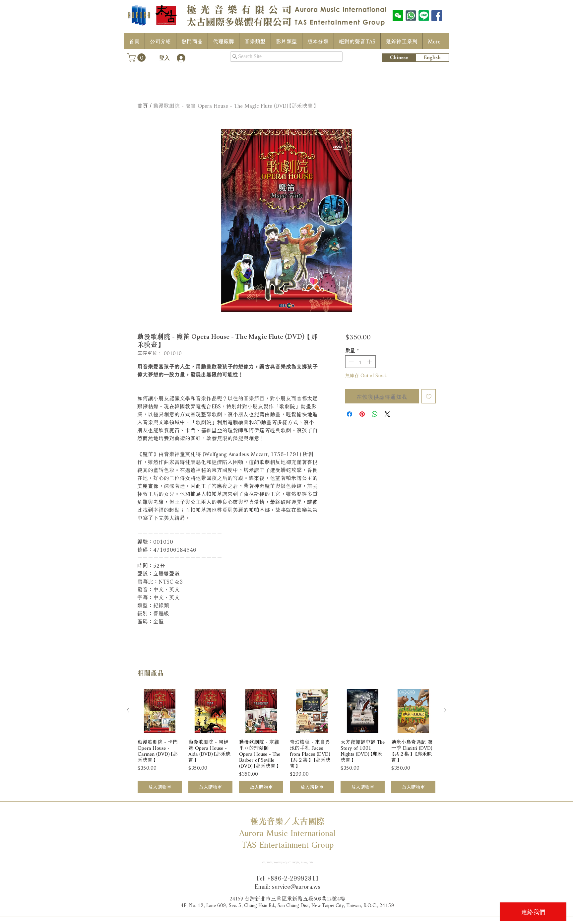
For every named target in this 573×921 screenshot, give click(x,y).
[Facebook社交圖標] (436, 15)
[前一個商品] (128, 710)
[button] (137, 57)
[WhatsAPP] (411, 15)
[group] (286, 741)
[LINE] (423, 15)
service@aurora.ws (296, 885)
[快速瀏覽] (160, 711)
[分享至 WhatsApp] (375, 414)
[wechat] (398, 15)
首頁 (142, 105)
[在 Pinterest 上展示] (362, 414)
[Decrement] (350, 362)
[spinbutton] (360, 362)
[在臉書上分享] (349, 414)
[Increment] (370, 362)
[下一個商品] (445, 710)
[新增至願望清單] (428, 396)
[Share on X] (387, 414)
